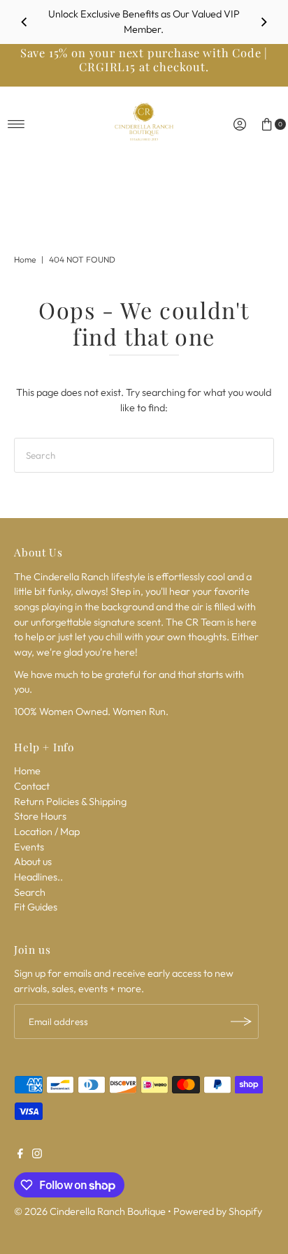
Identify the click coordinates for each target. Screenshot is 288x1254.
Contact (32, 786)
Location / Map (47, 831)
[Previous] (24, 22)
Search (29, 892)
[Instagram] (37, 1154)
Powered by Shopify (217, 1211)
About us (33, 861)
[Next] (264, 22)
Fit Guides (35, 907)
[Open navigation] (16, 124)
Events (29, 847)
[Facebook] (20, 1154)
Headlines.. (38, 877)
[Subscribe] (241, 1021)
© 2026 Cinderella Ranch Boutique (90, 1211)
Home (25, 259)
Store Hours (40, 816)
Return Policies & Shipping (70, 801)
